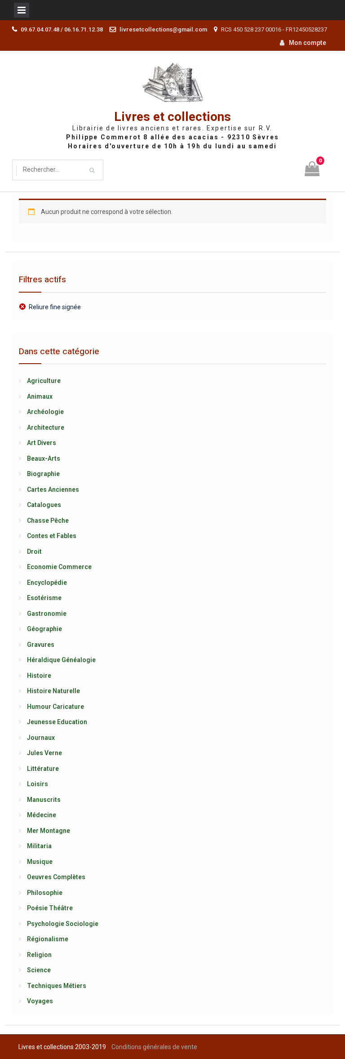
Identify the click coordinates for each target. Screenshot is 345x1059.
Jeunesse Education (57, 721)
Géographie (44, 628)
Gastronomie (46, 613)
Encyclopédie (47, 582)
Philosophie (44, 892)
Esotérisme (44, 597)
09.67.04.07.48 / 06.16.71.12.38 (62, 29)
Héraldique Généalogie (61, 659)
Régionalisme (47, 939)
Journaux (41, 737)
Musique (40, 861)
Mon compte (307, 42)
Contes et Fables (51, 535)
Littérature (43, 768)
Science (39, 970)
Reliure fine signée (55, 307)
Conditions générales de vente (154, 1046)
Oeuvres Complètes (56, 877)
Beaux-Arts (43, 458)
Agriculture (44, 380)
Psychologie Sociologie (62, 923)
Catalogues (44, 504)
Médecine (41, 815)
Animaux (40, 396)
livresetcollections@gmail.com (163, 29)
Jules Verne (44, 752)
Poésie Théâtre (50, 908)
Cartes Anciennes (53, 489)
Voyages (40, 1001)
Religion (39, 954)
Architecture (45, 427)
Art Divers (41, 442)
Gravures (40, 644)
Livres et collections (172, 117)
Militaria (39, 846)
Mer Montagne (48, 830)
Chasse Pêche (48, 520)
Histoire (39, 675)
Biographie (43, 473)
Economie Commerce (59, 566)
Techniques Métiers (56, 985)
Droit (34, 551)
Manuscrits (44, 799)
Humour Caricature (55, 706)
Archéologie (45, 411)
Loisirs (37, 784)
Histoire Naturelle (53, 690)
